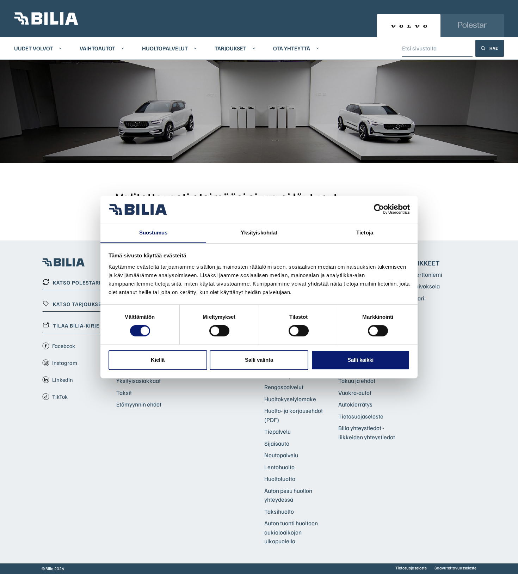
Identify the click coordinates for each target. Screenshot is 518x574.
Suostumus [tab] (153, 233)
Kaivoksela (426, 286)
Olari (418, 298)
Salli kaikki (360, 360)
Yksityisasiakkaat (138, 380)
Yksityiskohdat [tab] (259, 233)
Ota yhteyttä (291, 48)
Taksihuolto (279, 511)
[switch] (219, 330)
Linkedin (62, 379)
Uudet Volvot (33, 48)
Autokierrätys (355, 404)
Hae (493, 48)
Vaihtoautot (97, 48)
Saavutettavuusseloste (455, 567)
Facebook (63, 345)
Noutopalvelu (281, 455)
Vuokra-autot (354, 392)
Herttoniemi (427, 274)
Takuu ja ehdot (356, 380)
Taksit (124, 392)
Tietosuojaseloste (360, 416)
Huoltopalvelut (165, 48)
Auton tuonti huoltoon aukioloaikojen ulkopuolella (291, 532)
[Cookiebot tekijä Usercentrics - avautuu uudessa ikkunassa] (379, 209)
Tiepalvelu (277, 431)
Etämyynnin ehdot (138, 404)
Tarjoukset (230, 48)
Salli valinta (259, 360)
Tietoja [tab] (364, 233)
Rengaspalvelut (283, 387)
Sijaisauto (276, 443)
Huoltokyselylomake (290, 399)
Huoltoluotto (279, 478)
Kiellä (158, 360)
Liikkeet (426, 262)
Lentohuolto (279, 467)
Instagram (64, 362)
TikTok (60, 396)
